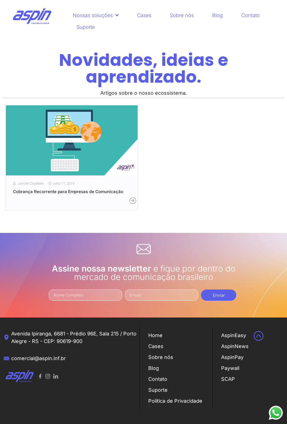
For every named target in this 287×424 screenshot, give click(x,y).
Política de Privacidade (175, 401)
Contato (250, 15)
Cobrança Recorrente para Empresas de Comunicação (68, 191)
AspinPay (232, 357)
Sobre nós (182, 15)
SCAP (228, 379)
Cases (144, 15)
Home (155, 335)
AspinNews (235, 346)
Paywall (230, 368)
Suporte (86, 27)
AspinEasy (233, 335)
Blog (217, 15)
